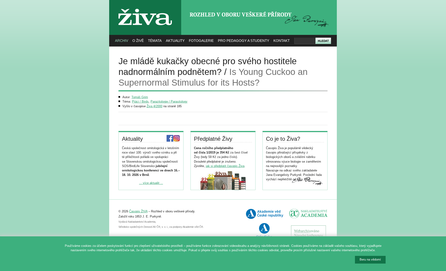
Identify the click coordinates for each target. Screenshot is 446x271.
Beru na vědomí (370, 259)
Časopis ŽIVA (138, 211)
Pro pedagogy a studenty (243, 41)
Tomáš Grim (139, 97)
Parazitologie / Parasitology (169, 101)
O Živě (138, 41)
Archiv (121, 41)
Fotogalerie (201, 41)
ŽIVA (145, 7)
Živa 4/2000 (154, 106)
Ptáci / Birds (140, 101)
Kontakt (281, 41)
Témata (155, 41)
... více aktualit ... (151, 183)
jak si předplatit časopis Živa (225, 166)
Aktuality (175, 41)
